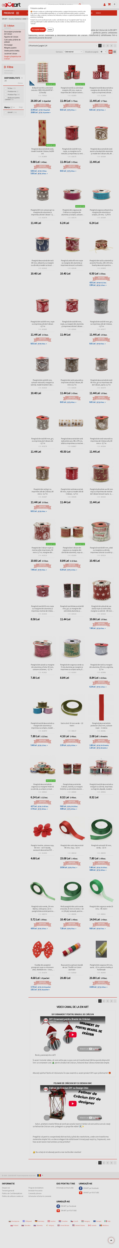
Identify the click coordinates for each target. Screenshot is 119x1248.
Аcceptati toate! (38, 30)
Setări (50, 30)
